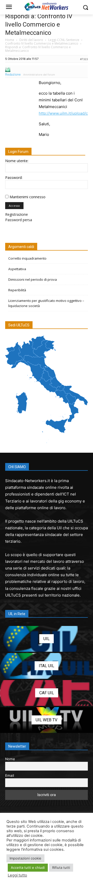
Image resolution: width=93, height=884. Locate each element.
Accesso (14, 206)
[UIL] (46, 639)
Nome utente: (16, 160)
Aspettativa (17, 269)
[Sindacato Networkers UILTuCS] (46, 6)
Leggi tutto (17, 875)
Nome (10, 759)
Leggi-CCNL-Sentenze (63, 40)
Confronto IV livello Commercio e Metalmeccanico (41, 43)
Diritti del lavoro (31, 40)
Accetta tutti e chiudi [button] (28, 867)
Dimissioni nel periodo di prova (32, 279)
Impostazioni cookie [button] (25, 858)
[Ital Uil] (46, 666)
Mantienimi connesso (27, 196)
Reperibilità (17, 290)
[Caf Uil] (46, 693)
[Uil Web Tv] (46, 720)
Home (9, 40)
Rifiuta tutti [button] (61, 867)
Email (9, 775)
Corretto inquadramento (27, 258)
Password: (13, 177)
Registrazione (16, 214)
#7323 (84, 59)
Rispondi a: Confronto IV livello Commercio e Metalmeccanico (38, 24)
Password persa (18, 219)
